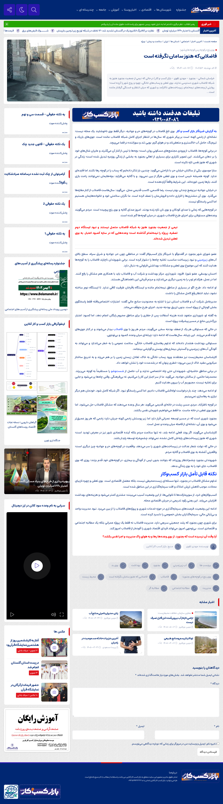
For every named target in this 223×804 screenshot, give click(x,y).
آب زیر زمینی (180, 565)
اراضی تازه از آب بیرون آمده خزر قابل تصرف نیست (172, 620)
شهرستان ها (163, 9)
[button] (31, 453)
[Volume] (53, 614)
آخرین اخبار (196, 41)
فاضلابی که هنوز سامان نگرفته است (180, 56)
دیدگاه (214, 683)
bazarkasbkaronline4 (56, 490)
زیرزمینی (202, 259)
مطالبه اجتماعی (181, 588)
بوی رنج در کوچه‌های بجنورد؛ (196, 576)
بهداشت (135, 565)
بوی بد (114, 565)
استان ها (175, 41)
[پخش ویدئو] (37, 566)
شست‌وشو (117, 371)
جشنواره (181, 9)
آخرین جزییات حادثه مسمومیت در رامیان (100, 640)
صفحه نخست (210, 41)
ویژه (143, 41)
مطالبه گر (154, 588)
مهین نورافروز (185, 627)
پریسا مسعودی (109, 647)
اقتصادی (146, 9)
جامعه (102, 9)
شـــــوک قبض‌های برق (53, 30)
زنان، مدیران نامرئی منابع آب (103, 613)
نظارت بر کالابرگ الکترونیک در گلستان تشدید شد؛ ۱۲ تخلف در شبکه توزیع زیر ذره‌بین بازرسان (123, 30)
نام (216, 726)
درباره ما (173, 773)
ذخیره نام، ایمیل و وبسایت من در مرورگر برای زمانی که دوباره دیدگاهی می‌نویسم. (174, 743)
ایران (166, 41)
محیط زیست (89, 576)
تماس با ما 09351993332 (139, 780)
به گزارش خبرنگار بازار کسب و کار (196, 131)
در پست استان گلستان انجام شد (25, 665)
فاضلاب (118, 329)
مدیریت (207, 588)
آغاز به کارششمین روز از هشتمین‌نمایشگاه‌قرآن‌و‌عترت (19, 642)
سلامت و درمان (154, 41)
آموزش (115, 9)
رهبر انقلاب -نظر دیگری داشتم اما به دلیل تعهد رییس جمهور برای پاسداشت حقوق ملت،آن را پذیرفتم (148, 24)
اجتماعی (185, 41)
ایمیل (140, 726)
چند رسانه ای (86, 9)
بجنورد (156, 565)
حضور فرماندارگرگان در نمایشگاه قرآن (25, 687)
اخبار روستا (130, 9)
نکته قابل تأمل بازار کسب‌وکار (189, 474)
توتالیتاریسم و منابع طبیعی (178, 638)
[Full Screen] (62, 614)
